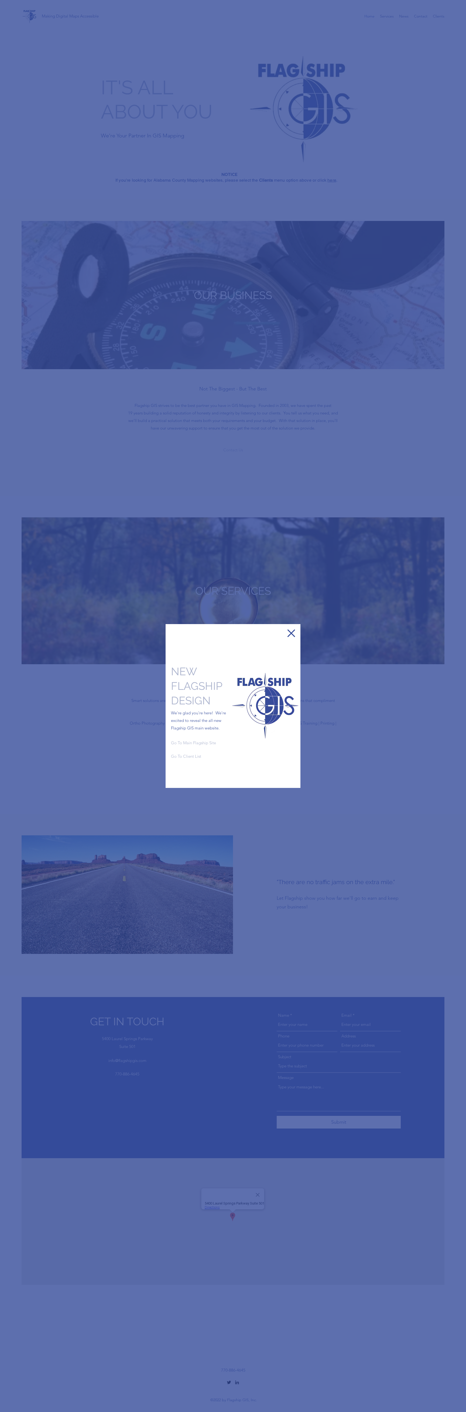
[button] (291, 633)
